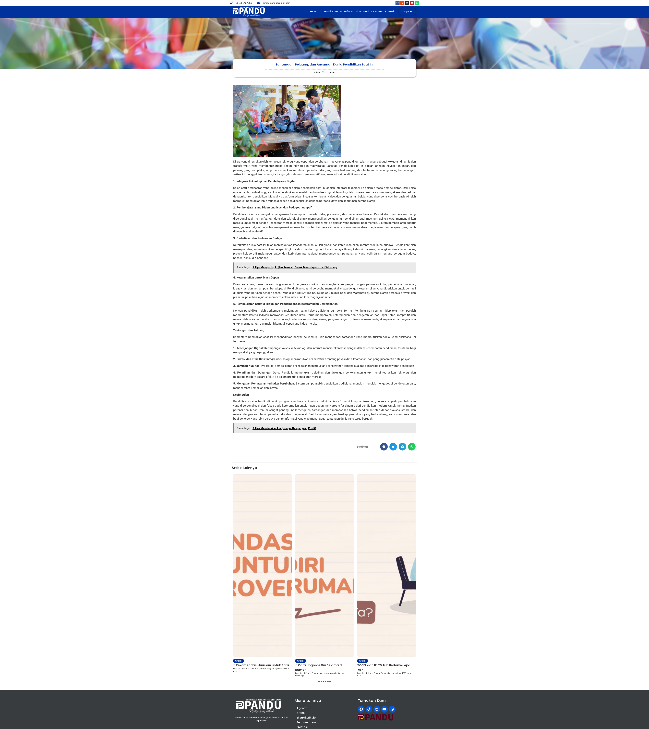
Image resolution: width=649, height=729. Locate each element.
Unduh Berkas (372, 11)
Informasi (351, 11)
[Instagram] (407, 3)
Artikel (238, 660)
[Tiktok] (402, 3)
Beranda (315, 11)
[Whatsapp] (417, 3)
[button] (384, 446)
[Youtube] (412, 3)
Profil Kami (331, 11)
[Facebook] (397, 3)
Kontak (390, 11)
